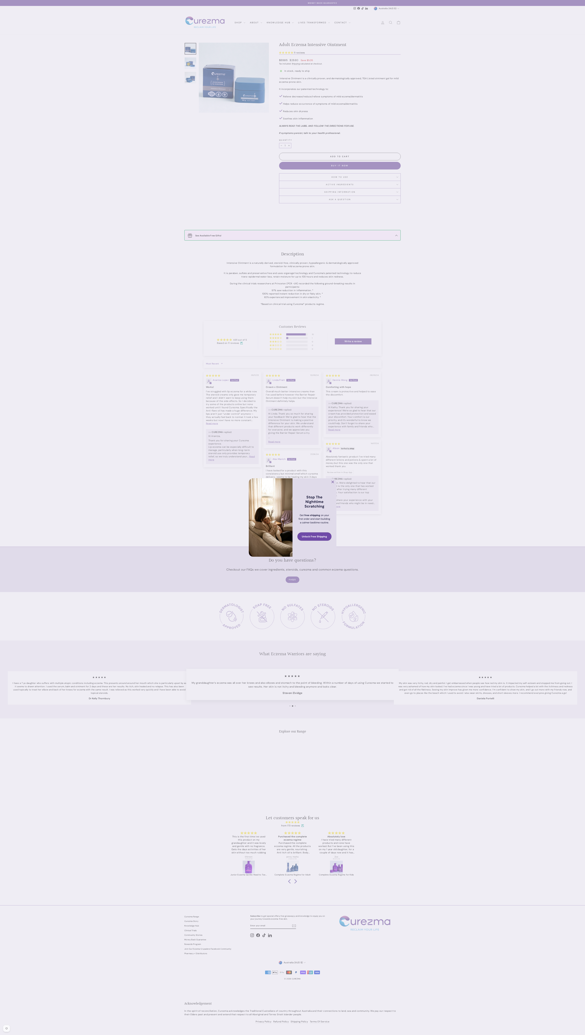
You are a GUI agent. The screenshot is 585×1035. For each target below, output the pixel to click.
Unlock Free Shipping (314, 536)
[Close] (332, 482)
